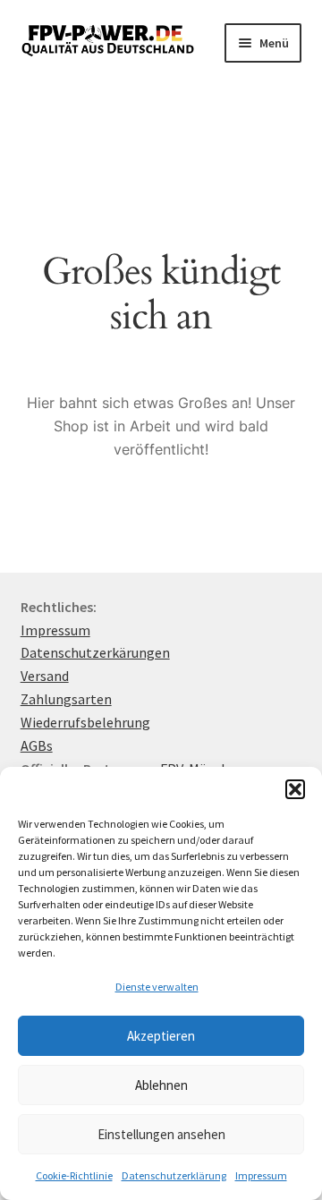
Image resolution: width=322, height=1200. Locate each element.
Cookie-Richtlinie (74, 1175)
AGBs (37, 745)
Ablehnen (161, 1085)
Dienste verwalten (157, 986)
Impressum (261, 1175)
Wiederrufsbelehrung (85, 722)
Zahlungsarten (66, 699)
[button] (295, 789)
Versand (45, 676)
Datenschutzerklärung (174, 1175)
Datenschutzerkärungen (95, 652)
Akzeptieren (161, 1035)
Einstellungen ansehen (161, 1134)
